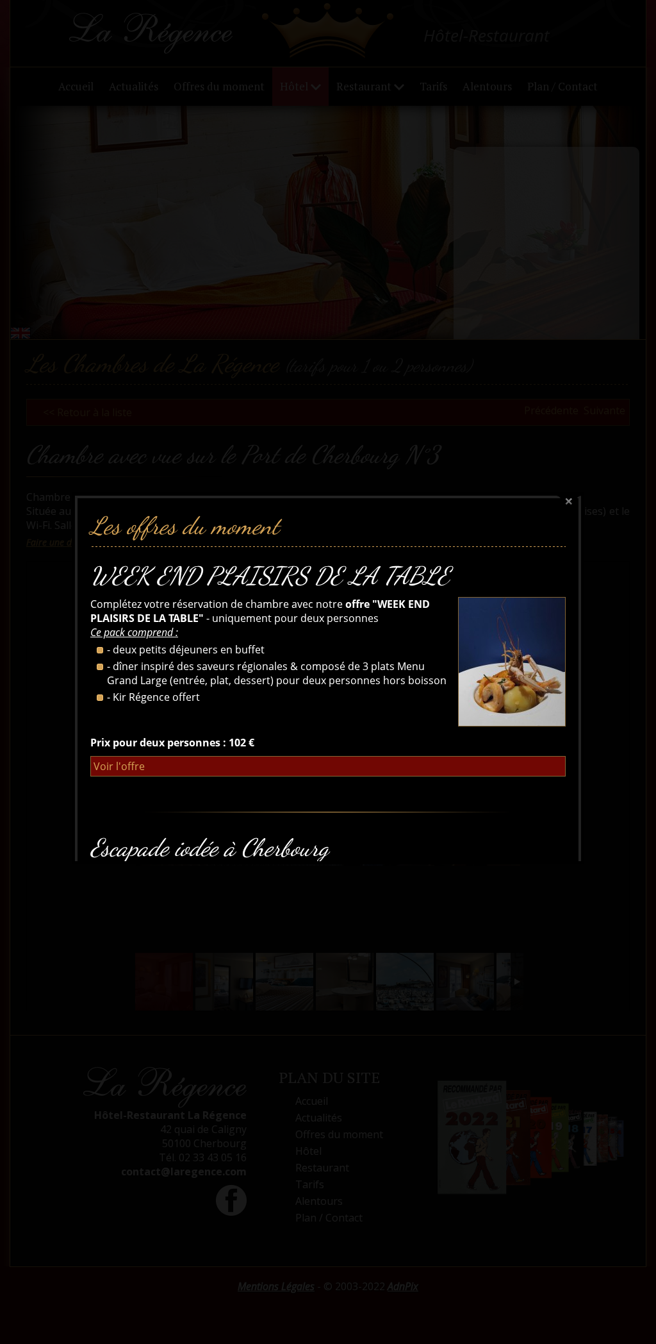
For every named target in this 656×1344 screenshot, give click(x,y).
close (569, 502)
